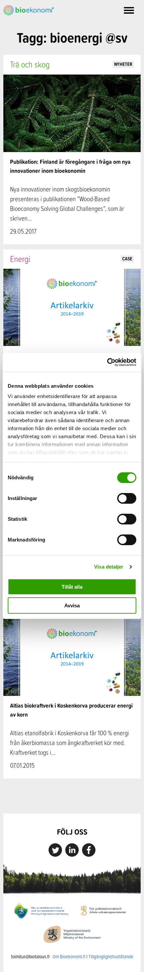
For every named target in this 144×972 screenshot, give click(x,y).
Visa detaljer (108, 567)
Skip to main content (27, 22)
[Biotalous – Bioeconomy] (28, 9)
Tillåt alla (72, 587)
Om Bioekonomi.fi (69, 956)
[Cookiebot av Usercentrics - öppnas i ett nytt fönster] (107, 362)
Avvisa (72, 605)
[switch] (126, 498)
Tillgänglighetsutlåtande (110, 956)
